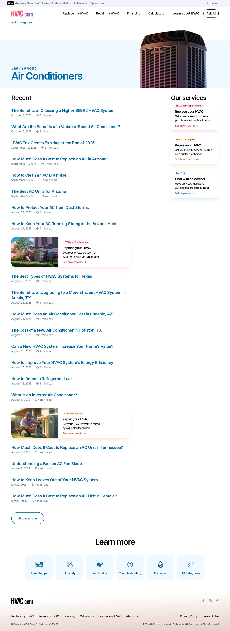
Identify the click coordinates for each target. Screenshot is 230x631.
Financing (133, 13)
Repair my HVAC (107, 13)
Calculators (156, 13)
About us (212, 3)
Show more (27, 518)
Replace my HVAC (75, 13)
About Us (132, 616)
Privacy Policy (188, 616)
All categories (23, 22)
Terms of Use (210, 616)
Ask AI (211, 13)
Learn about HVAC (185, 13)
